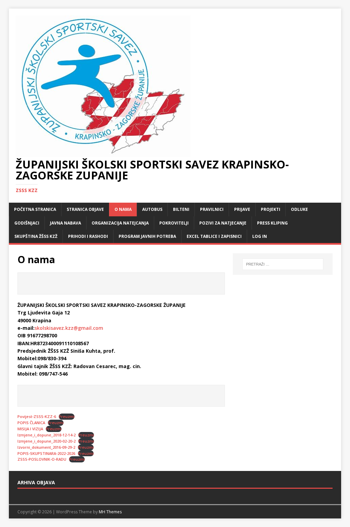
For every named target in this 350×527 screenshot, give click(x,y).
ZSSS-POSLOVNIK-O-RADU (41, 459)
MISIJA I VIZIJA (30, 428)
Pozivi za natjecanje (222, 223)
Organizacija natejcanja (120, 223)
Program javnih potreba (147, 236)
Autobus (152, 209)
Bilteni (181, 209)
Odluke (299, 209)
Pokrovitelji (174, 223)
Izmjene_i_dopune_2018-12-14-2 (46, 434)
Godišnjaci (26, 223)
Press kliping (272, 223)
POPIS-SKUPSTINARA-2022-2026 (46, 453)
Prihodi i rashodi (88, 236)
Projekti (270, 209)
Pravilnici (212, 209)
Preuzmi (67, 416)
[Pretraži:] (283, 264)
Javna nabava (65, 223)
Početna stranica (35, 209)
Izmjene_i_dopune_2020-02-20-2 (46, 441)
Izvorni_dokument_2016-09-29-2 (46, 447)
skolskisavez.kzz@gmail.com (69, 328)
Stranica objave (85, 209)
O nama (123, 209)
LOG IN (259, 236)
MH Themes (110, 512)
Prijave (242, 209)
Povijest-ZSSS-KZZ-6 (36, 416)
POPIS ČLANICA (31, 422)
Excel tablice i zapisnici (214, 236)
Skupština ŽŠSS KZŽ (35, 236)
